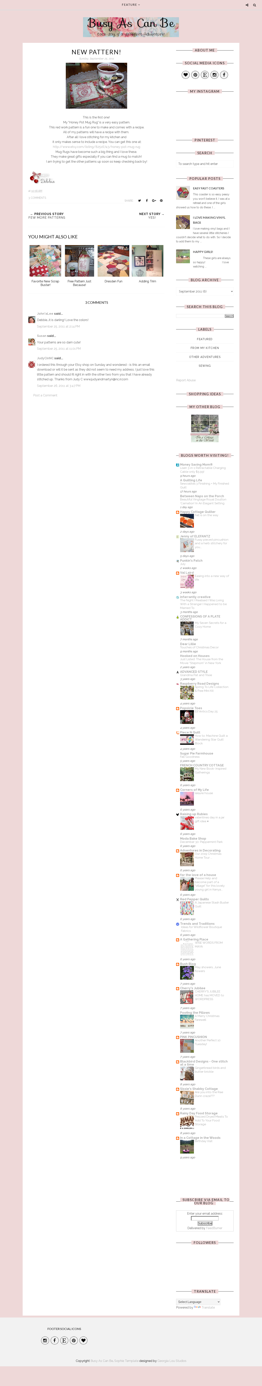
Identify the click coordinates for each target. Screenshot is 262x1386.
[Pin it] (161, 200)
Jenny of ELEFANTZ (195, 536)
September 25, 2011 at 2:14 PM (58, 326)
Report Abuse (186, 380)
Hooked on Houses (195, 656)
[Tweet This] (139, 200)
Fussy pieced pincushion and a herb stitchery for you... (211, 543)
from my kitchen (205, 348)
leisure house (204, 793)
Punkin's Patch (191, 560)
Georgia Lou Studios (171, 1361)
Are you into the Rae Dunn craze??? (209, 1094)
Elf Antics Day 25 (206, 711)
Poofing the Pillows (195, 1012)
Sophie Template (126, 1361)
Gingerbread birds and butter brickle (210, 1069)
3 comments (37, 197)
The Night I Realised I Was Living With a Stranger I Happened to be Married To (203, 604)
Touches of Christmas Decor (199, 647)
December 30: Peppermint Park (201, 842)
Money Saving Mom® (196, 464)
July (182, 564)
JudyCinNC (45, 358)
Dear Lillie (188, 644)
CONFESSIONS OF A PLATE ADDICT (200, 618)
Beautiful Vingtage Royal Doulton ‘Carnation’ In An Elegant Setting (203, 501)
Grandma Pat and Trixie (196, 675)
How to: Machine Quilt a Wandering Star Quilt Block (211, 739)
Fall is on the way (206, 515)
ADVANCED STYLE (194, 672)
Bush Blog (188, 964)
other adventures (205, 357)
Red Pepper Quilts (194, 899)
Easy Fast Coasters (208, 188)
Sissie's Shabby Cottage (199, 1089)
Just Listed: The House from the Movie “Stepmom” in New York (201, 661)
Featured (205, 339)
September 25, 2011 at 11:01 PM (59, 348)
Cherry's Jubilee (192, 988)
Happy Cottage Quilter (198, 512)
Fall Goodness (189, 757)
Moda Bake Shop (193, 838)
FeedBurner (214, 1228)
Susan (41, 336)
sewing (205, 365)
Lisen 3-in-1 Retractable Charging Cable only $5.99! (203, 469)
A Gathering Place (194, 939)
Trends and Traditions (197, 924)
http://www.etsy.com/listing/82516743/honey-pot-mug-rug (96, 147)
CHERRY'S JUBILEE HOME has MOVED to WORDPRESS (209, 995)
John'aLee (45, 313)
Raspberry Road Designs (199, 683)
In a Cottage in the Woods (200, 1138)
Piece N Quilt (190, 732)
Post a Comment (45, 395)
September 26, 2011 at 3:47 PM (58, 386)
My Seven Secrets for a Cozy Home (210, 624)
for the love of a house (198, 875)
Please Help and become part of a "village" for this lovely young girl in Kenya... (210, 884)
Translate (208, 1307)
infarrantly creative (195, 597)
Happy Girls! (203, 251)
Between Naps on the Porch (202, 496)
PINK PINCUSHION (193, 1037)
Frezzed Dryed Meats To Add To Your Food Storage (211, 1120)
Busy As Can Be (131, 23)
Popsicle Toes (191, 708)
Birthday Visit (204, 1141)
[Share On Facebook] (147, 200)
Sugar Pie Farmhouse (196, 753)
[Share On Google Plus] (154, 200)
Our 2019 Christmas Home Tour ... (208, 855)
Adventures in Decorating (200, 850)
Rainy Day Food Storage (199, 1113)
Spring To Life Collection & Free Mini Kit (211, 689)
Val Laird (187, 572)
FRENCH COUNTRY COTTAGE (202, 765)
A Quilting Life (191, 480)
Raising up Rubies (194, 814)
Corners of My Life (194, 790)
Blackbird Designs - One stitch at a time (204, 1063)
